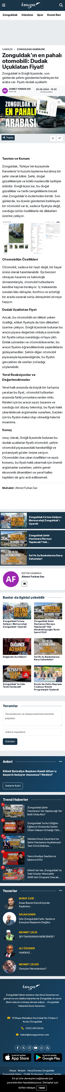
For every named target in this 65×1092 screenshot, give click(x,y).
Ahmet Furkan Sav (33, 576)
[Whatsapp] (41, 1048)
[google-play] (48, 1058)
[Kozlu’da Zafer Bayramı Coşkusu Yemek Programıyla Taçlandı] (48, 673)
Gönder (10, 741)
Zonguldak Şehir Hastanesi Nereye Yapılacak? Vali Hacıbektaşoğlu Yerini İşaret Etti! (47, 627)
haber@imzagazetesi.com (34, 1034)
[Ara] (61, 5)
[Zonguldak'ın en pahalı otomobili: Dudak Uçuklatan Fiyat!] (32, 115)
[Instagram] (29, 1048)
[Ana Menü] (3, 5)
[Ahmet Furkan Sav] (11, 579)
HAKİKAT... (25, 952)
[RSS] (47, 1048)
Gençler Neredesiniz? (32, 968)
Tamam (41, 1088)
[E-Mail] (24, 584)
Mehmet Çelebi (29, 964)
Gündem (27, 15)
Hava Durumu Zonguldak (41, 1070)
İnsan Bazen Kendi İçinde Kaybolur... (34, 905)
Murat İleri (26, 898)
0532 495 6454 (35, 1028)
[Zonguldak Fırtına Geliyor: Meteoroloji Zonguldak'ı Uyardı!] (17, 610)
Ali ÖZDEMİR (27, 948)
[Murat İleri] (9, 902)
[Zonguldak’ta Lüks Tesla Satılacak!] (17, 673)
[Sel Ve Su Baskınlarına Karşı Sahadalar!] (48, 646)
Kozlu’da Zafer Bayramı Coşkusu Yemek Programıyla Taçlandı (48, 687)
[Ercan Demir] (9, 918)
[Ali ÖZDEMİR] (9, 950)
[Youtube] (35, 1048)
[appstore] (17, 1058)
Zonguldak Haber (12, 1074)
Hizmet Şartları (53, 1074)
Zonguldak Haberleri (31, 49)
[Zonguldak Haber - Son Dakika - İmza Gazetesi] (32, 5)
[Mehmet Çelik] (9, 934)
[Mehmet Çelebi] (9, 966)
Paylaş (9, 137)
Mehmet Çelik (28, 932)
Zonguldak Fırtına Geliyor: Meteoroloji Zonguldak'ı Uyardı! (15, 624)
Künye (13, 1070)
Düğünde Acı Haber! (14, 657)
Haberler (7, 49)
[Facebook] (17, 1048)
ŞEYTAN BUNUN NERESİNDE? (37, 936)
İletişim (22, 1070)
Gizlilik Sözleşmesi (33, 1074)
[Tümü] (60, 761)
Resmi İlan (54, 15)
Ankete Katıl (12, 785)
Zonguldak (10, 15)
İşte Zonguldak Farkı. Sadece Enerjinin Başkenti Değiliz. (37, 921)
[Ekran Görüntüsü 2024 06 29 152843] (32, 237)
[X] (23, 1048)
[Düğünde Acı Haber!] (17, 646)
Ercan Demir (27, 914)
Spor (40, 15)
